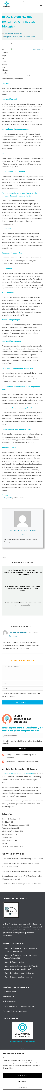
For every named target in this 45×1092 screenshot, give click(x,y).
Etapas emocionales (9, 828)
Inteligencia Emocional (11, 37)
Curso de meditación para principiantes (19, 973)
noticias (4, 557)
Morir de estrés (8, 996)
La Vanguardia (7, 498)
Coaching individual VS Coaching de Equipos (19, 1006)
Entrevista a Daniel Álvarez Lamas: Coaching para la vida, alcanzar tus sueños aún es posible (23, 572)
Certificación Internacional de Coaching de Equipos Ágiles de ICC (20, 956)
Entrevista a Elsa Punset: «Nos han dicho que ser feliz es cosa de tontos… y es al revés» (23, 588)
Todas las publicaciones (27, 37)
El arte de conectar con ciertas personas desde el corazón (23, 604)
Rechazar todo (22, 1087)
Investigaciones (7, 834)
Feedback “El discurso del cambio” (15, 1011)
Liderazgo (5, 837)
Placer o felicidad (9, 991)
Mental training (7, 840)
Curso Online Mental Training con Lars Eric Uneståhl (21, 884)
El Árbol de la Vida (9, 1001)
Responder (13, 636)
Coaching (5, 822)
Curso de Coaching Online (14, 962)
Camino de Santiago (9, 819)
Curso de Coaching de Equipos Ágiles (18, 977)
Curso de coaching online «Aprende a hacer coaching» (21, 871)
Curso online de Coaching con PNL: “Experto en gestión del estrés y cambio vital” (21, 967)
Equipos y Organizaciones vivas (13, 825)
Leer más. (5, 743)
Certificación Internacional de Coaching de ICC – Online (22, 858)
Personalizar (22, 1081)
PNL (3, 843)
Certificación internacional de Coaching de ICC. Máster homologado (20, 950)
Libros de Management (18, 632)
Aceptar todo (22, 1075)
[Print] (13, 43)
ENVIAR (22, 748)
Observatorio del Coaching (13, 34)
